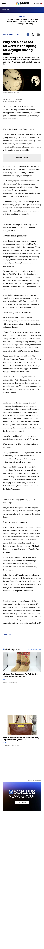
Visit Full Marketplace (34, 649)
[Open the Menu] (4, 3)
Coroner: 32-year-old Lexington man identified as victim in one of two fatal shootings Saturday (22, 21)
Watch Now (37, 3)
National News (11, 34)
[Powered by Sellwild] (38, 780)
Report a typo (8, 634)
